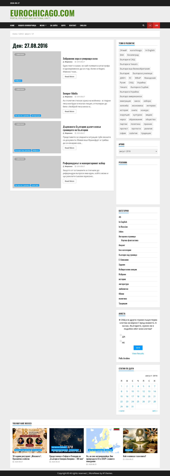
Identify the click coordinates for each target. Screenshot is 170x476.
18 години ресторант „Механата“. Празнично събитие (30, 440)
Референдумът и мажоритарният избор (37, 172)
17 (132, 396)
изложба (124, 105)
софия (123, 133)
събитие (133, 133)
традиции (146, 133)
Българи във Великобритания (135, 68)
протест (124, 128)
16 (127, 396)
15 (121, 396)
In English (150, 50)
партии (123, 124)
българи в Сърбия (139, 87)
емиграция (125, 101)
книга (134, 110)
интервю (151, 105)
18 (138, 396)
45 (120, 217)
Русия (122, 82)
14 (154, 391)
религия (148, 128)
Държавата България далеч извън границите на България (37, 137)
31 (132, 406)
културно (137, 114)
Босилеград (133, 55)
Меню (42, 25)
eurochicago (136, 50)
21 (154, 396)
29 (121, 406)
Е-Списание (124, 259)
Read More (69, 76)
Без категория (125, 250)
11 (138, 391)
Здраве (122, 264)
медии (149, 114)
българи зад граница (23, 150)
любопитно (123, 288)
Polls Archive (124, 358)
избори (147, 101)
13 (149, 391)
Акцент (122, 245)
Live (156, 25)
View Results (138, 353)
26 (143, 401)
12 (143, 391)
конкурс (145, 110)
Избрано (18, 81)
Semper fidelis (37, 102)
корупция (124, 114)
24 (132, 401)
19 (143, 396)
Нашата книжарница (27, 25)
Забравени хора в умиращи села (37, 67)
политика (35, 185)
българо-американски (131, 96)
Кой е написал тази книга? (140, 440)
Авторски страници (22, 115)
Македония (150, 78)
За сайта (53, 25)
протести (136, 128)
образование (135, 119)
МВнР (138, 78)
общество (151, 119)
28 (154, 401)
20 (149, 396)
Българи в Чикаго (129, 64)
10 (132, 391)
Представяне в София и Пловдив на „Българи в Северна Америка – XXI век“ (66, 440)
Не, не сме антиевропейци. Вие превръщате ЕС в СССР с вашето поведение (103, 440)
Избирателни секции (128, 269)
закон (137, 101)
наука (123, 119)
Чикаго (123, 87)
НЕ (123, 342)
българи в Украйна (129, 91)
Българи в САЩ (127, 59)
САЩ (131, 82)
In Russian (123, 226)
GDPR (63, 25)
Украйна (141, 82)
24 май (123, 50)
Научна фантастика (129, 240)
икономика (137, 105)
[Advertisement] (137, 185)
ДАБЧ (122, 78)
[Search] (143, 25)
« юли (121, 410)
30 (127, 406)
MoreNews (94, 473)
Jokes (121, 231)
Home (12, 25)
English (83, 25)
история (124, 110)
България (124, 73)
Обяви (121, 293)
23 (127, 401)
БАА (122, 55)
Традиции (123, 303)
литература (36, 115)
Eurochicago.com (42, 13)
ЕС (130, 78)
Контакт (72, 25)
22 (121, 401)
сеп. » (154, 410)
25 (138, 401)
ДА (123, 336)
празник (148, 124)
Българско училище (142, 73)
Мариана (68, 62)
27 (149, 401)
